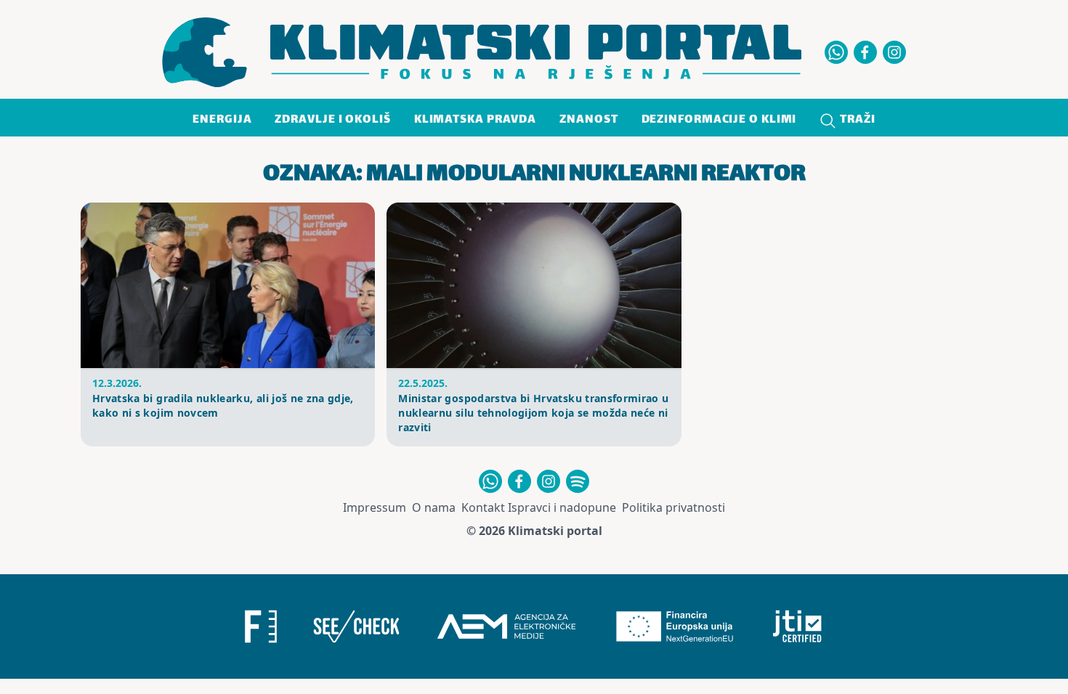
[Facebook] (865, 52)
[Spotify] (577, 481)
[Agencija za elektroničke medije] (506, 626)
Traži (856, 120)
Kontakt (483, 507)
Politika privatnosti (673, 507)
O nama (434, 507)
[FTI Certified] (797, 626)
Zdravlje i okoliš (332, 120)
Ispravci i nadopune (562, 507)
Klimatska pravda (475, 120)
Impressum (374, 507)
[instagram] (894, 52)
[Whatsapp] (836, 52)
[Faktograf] (260, 626)
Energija (222, 120)
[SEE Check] (356, 626)
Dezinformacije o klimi (719, 120)
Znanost (588, 120)
